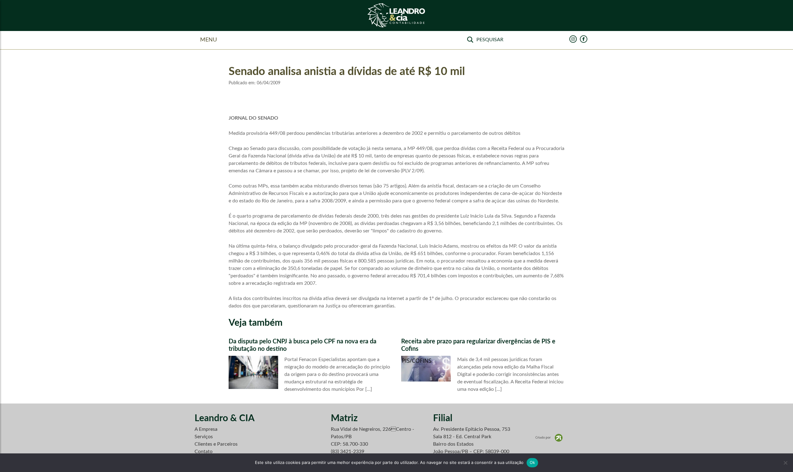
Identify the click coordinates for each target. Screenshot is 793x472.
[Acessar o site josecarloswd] (549, 437)
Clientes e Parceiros (216, 444)
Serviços (204, 436)
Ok (532, 462)
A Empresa (206, 429)
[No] (785, 463)
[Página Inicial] (396, 15)
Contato (203, 451)
